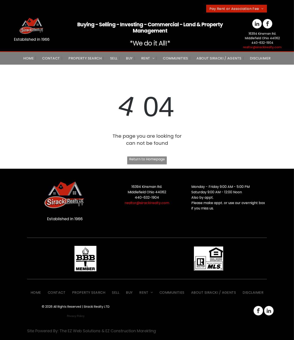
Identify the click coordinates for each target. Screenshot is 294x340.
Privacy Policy (76, 316)
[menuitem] (236, 8)
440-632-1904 (262, 43)
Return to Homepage (147, 159)
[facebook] (267, 24)
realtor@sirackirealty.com (262, 47)
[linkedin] (257, 24)
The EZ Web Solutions (80, 331)
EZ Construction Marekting (130, 331)
